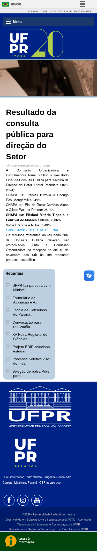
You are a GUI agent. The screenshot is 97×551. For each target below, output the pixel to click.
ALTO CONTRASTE (61, 11)
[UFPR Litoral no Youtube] (37, 499)
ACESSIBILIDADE (37, 11)
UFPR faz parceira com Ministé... (31, 287)
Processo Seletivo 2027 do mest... (31, 361)
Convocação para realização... (26, 324)
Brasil (16, 4)
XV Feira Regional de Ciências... (29, 336)
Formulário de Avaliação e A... (24, 300)
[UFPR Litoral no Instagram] (24, 499)
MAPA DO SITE (82, 11)
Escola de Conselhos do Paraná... (29, 312)
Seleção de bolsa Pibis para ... (30, 373)
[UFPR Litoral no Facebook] (10, 499)
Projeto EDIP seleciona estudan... (30, 349)
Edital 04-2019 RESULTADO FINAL (32, 229)
